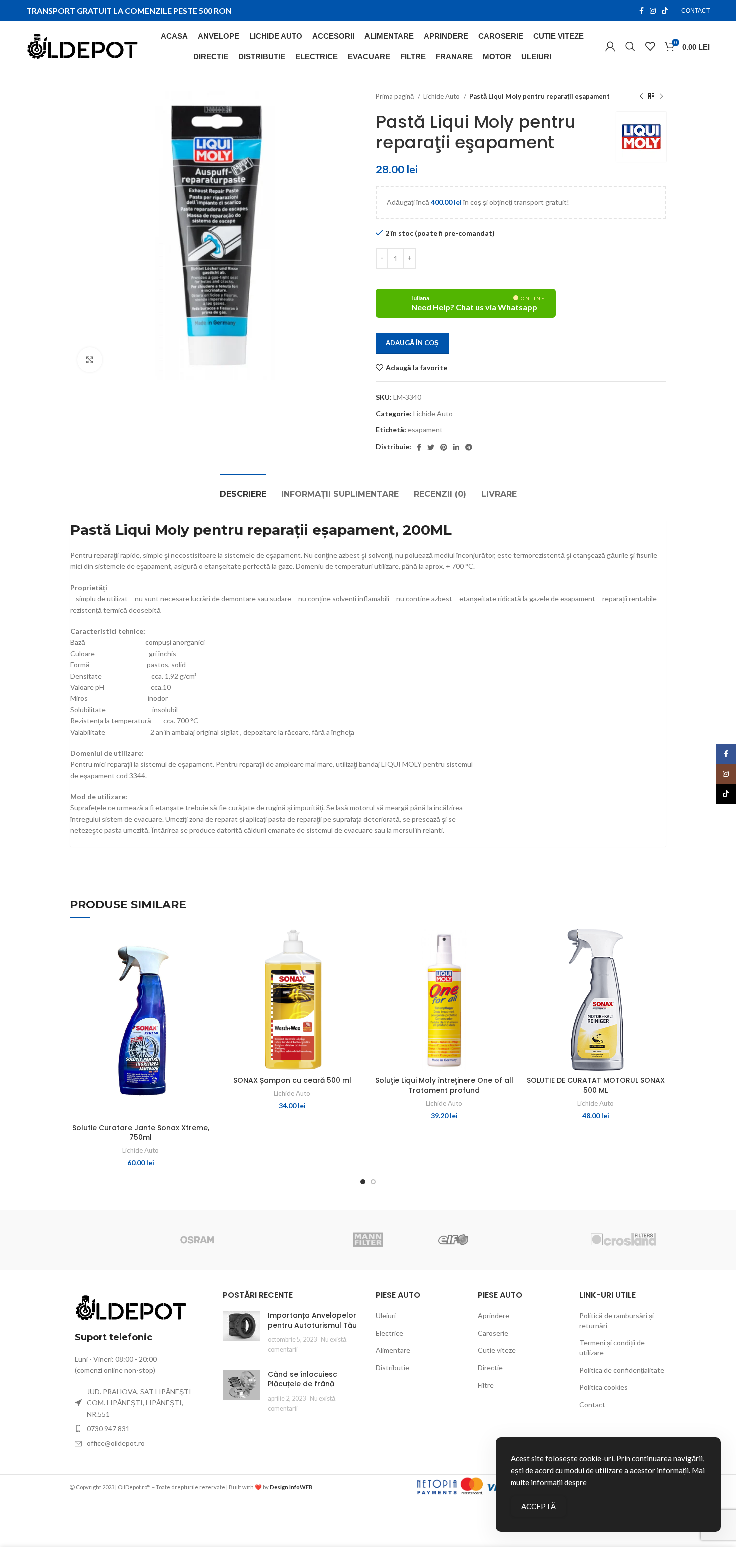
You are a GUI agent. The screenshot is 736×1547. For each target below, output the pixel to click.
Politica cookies (603, 1387)
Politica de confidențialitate (621, 1370)
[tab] (243, 489)
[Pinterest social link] (443, 447)
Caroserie (493, 1333)
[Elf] (453, 1240)
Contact (592, 1404)
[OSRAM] (197, 1240)
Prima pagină (395, 96)
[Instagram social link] (653, 10)
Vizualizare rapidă (203, 945)
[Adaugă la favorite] (203, 967)
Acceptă (538, 1506)
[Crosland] (623, 1239)
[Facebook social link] (641, 10)
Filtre (486, 1385)
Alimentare (393, 1350)
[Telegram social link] (468, 447)
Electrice (389, 1333)
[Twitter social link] (430, 447)
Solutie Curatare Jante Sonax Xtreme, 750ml (140, 1133)
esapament (425, 429)
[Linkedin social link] (456, 447)
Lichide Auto (442, 96)
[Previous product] (641, 97)
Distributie (392, 1367)
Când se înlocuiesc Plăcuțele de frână (302, 1379)
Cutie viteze (497, 1350)
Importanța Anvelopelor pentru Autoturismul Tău (312, 1320)
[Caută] (630, 46)
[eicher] (538, 1240)
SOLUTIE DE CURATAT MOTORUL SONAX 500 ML (596, 1085)
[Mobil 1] (282, 1240)
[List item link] (139, 1428)
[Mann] (367, 1240)
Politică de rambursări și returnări (616, 1320)
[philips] (112, 1240)
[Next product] (661, 97)
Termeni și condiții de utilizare (612, 1347)
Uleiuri (386, 1315)
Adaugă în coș (412, 343)
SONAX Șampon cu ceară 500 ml (292, 1080)
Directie (490, 1367)
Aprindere (493, 1315)
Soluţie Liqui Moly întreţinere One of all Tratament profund (444, 1085)
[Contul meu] (610, 46)
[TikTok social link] (665, 10)
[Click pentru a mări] (89, 359)
